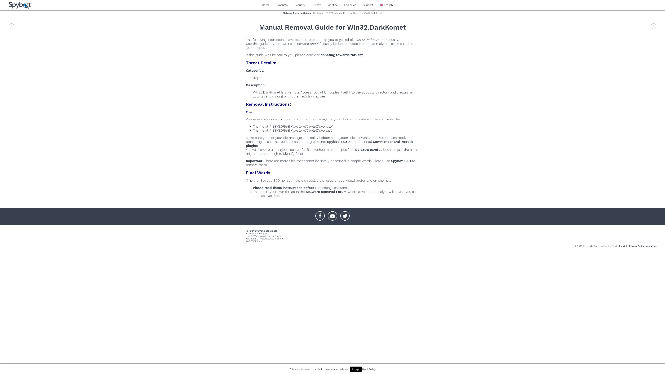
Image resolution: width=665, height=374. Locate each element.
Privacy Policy (636, 246)
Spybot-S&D (337, 142)
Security (300, 5)
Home (266, 5)
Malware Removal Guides (297, 13)
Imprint (623, 246)
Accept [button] (356, 369)
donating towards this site (342, 55)
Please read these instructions (277, 188)
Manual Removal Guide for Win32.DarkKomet (332, 27)
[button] (320, 214)
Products (282, 5)
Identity (332, 5)
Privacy (316, 5)
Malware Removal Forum (326, 192)
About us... (652, 246)
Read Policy (369, 369)
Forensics (350, 5)
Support (368, 5)
